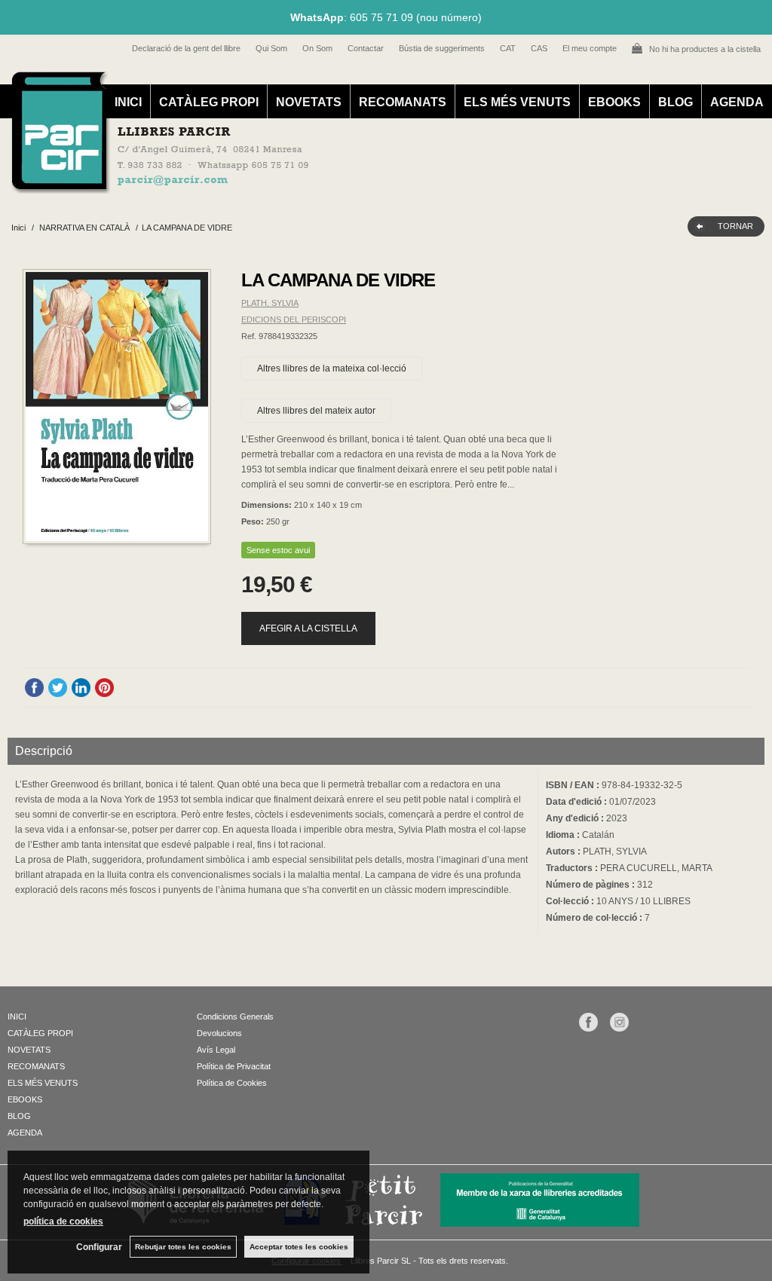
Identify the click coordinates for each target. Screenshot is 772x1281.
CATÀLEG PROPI (209, 102)
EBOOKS (614, 102)
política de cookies (63, 1221)
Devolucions (219, 1033)
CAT (508, 48)
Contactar (366, 48)
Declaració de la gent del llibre (186, 48)
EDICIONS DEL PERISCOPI (293, 319)
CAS (539, 48)
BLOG (675, 102)
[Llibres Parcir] (378, 185)
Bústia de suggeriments (442, 48)
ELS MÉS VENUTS (517, 102)
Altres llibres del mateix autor (316, 410)
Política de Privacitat (234, 1066)
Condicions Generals (235, 1016)
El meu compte (589, 48)
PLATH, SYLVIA (270, 302)
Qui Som (271, 48)
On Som (317, 48)
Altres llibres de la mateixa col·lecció (331, 368)
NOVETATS (309, 102)
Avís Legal (216, 1049)
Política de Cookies (232, 1082)
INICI (128, 102)
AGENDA (737, 102)
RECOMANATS (402, 102)
